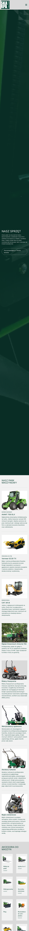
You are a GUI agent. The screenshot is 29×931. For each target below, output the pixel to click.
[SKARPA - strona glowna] (5, 5)
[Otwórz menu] (26, 4)
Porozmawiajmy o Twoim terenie (12, 251)
